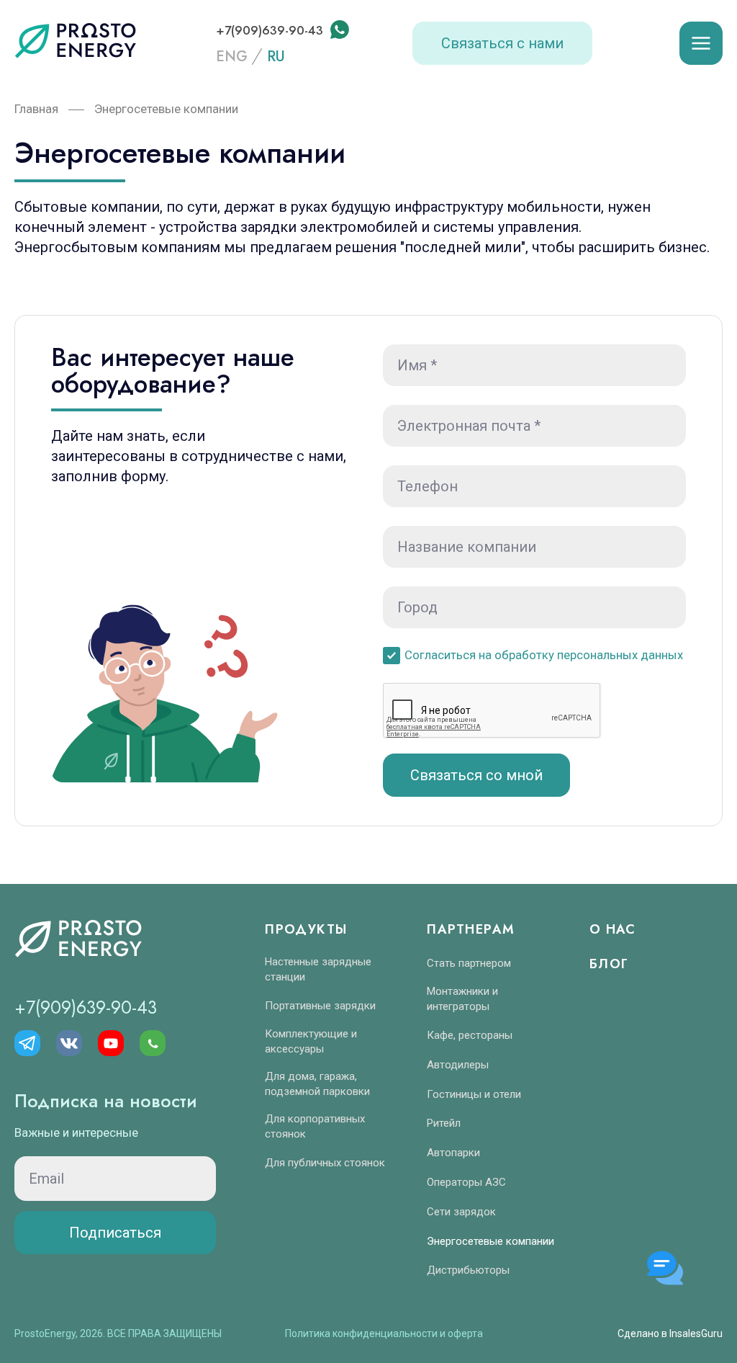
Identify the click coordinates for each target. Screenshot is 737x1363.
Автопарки (453, 1152)
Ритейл (444, 1123)
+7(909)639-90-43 (271, 30)
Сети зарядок (461, 1211)
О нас (612, 929)
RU (276, 57)
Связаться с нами (502, 43)
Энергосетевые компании (490, 1241)
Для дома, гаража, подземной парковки (317, 1084)
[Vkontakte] (69, 1043)
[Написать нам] (338, 30)
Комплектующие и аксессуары (311, 1041)
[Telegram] (27, 1043)
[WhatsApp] (153, 1043)
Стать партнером (469, 963)
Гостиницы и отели (474, 1094)
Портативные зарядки (320, 1005)
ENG (232, 57)
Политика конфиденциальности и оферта (384, 1333)
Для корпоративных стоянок (315, 1126)
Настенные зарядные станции (318, 969)
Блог (609, 964)
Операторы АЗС (466, 1182)
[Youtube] (111, 1043)
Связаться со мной (476, 775)
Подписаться (115, 1232)
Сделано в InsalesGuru (670, 1333)
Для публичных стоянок (325, 1162)
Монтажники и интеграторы (462, 999)
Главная (36, 109)
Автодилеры (458, 1064)
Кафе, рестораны (469, 1035)
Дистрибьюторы (468, 1270)
